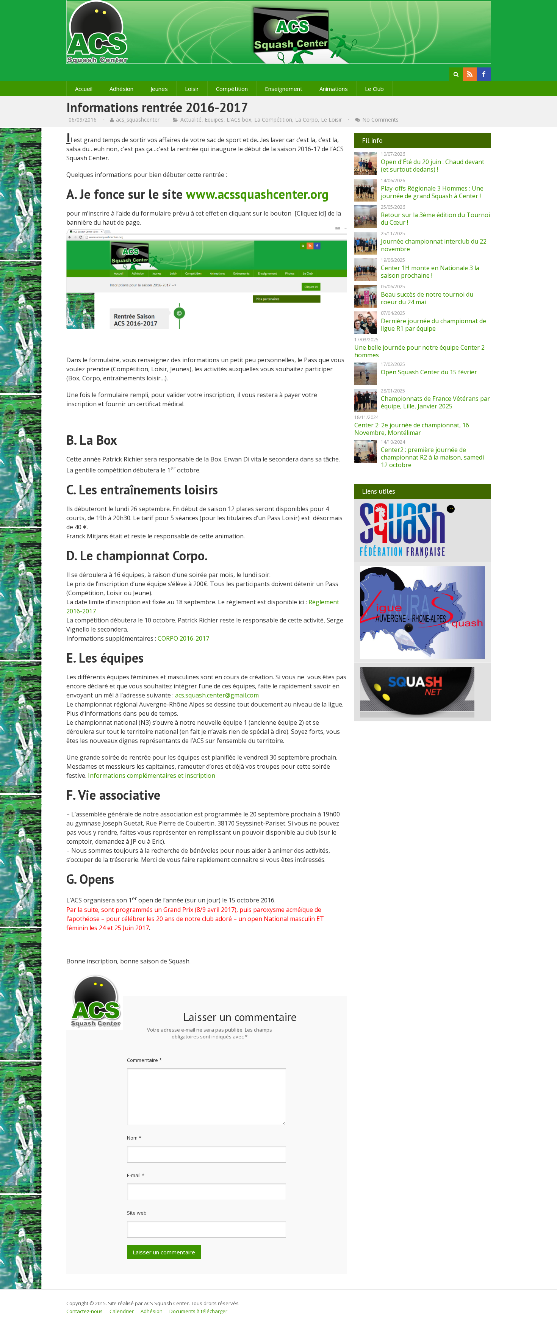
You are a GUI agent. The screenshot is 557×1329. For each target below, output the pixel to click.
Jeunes (159, 88)
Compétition (232, 88)
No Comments (380, 119)
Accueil (83, 88)
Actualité (191, 119)
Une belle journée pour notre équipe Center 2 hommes (419, 351)
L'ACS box (239, 119)
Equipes (214, 119)
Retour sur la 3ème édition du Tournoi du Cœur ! (435, 219)
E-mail (135, 1175)
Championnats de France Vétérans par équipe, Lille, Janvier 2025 (435, 402)
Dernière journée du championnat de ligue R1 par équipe (433, 325)
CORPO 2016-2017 (183, 638)
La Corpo (306, 119)
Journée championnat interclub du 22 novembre (434, 245)
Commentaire (144, 1060)
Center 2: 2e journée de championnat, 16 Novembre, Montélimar (411, 429)
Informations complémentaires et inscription (151, 775)
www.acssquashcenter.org (257, 194)
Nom (134, 1137)
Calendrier (122, 1311)
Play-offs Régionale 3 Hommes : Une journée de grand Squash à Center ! (432, 192)
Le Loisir (331, 119)
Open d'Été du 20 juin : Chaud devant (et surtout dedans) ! (432, 166)
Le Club (374, 88)
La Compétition (273, 119)
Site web (137, 1212)
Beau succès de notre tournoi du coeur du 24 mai (427, 298)
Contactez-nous (84, 1311)
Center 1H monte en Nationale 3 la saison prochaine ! (430, 272)
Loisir (192, 88)
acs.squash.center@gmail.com (217, 695)
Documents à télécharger (198, 1311)
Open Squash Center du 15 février (429, 372)
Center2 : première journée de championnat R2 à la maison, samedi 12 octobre (432, 457)
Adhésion (121, 88)
